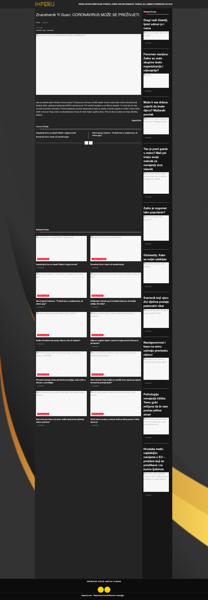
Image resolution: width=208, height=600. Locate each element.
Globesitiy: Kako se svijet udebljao (155, 257)
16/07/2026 (148, 43)
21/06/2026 (148, 331)
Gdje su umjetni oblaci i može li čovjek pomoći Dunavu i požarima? (114, 341)
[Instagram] (107, 590)
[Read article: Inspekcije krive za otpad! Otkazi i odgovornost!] (61, 248)
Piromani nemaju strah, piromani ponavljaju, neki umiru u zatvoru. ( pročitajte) (61, 381)
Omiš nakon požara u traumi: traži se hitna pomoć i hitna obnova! (114, 420)
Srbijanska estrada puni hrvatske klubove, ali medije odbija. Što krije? (113, 302)
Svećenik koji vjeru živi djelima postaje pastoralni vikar (156, 302)
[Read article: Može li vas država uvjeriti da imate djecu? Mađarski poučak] (156, 126)
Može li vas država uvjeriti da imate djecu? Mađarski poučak (155, 108)
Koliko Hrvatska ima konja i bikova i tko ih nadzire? (58, 340)
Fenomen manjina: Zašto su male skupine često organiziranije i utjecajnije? (155, 62)
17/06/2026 (148, 495)
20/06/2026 (148, 383)
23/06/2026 (148, 244)
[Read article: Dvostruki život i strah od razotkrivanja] (115, 248)
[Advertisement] (88, 172)
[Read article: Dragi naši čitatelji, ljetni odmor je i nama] (156, 35)
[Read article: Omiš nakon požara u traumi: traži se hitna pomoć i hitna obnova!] (115, 403)
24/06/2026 (148, 197)
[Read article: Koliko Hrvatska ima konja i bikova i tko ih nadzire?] (61, 324)
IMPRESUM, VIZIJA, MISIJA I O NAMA (104, 581)
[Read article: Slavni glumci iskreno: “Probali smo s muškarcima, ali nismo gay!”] (61, 285)
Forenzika (159, 4)
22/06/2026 (148, 286)
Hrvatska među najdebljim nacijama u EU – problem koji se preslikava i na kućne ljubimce (154, 459)
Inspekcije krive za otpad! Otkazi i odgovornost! (56, 132)
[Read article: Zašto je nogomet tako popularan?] (156, 228)
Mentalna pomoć (101, 4)
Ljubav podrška (99, 259)
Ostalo (169, 4)
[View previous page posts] (86, 143)
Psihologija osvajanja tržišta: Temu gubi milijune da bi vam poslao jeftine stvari (155, 404)
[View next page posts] (91, 143)
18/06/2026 (148, 437)
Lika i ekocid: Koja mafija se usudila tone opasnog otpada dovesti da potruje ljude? (115, 381)
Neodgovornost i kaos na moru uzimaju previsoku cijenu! (155, 348)
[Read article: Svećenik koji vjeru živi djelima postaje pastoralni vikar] (156, 318)
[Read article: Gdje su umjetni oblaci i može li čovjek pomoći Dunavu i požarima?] (115, 324)
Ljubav (114, 4)
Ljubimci (149, 4)
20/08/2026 (40, 344)
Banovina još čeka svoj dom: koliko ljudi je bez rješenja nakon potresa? (60, 420)
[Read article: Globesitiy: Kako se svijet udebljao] (156, 272)
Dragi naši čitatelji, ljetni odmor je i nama (155, 24)
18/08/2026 (94, 386)
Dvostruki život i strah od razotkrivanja (52, 136)
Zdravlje (140, 4)
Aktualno (45, 22)
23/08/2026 (94, 268)
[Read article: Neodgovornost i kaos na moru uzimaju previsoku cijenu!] (156, 369)
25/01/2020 (39, 28)
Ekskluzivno (85, 4)
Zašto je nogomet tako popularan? (155, 210)
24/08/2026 (40, 268)
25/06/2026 (148, 91)
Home (38, 22)
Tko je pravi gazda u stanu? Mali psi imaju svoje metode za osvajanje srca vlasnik (155, 159)
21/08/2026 (94, 307)
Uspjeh (121, 4)
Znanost (130, 4)
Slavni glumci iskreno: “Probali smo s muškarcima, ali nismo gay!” (114, 134)
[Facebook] (101, 590)
